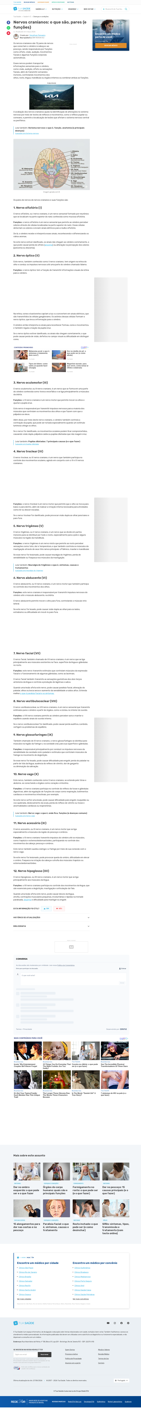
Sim (47, 909)
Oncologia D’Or (89, 1402)
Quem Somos (70, 1350)
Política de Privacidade (73, 1359)
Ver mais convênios (81, 1299)
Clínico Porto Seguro (83, 1281)
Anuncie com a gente (72, 1363)
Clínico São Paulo (26, 1268)
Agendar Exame (43, 2)
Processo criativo (71, 1354)
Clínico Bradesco (81, 1272)
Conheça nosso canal (108, 1323)
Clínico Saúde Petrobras (84, 1294)
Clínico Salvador (25, 1281)
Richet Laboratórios (115, 1402)
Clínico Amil (79, 1286)
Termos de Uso (103, 1359)
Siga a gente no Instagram (115, 1323)
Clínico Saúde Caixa (82, 1290)
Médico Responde (58, 2)
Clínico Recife (24, 1286)
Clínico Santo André (27, 1290)
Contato (101, 1363)
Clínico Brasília (25, 1277)
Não (60, 909)
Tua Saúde (17, 2)
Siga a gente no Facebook (121, 1323)
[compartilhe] (8, 22)
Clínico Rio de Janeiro (28, 1272)
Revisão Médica (103, 1354)
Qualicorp (128, 1402)
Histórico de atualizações (26, 917)
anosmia (48, 245)
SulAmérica (101, 1402)
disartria (27, 900)
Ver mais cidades (24, 1299)
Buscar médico (29, 2)
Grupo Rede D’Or (82, 1391)
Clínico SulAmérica (82, 1268)
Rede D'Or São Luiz (74, 1402)
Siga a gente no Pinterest (128, 1323)
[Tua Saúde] (21, 8)
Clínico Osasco (25, 1294)
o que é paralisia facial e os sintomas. (37, 693)
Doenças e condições (41, 17)
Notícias (70, 2)
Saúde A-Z (27, 17)
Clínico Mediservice (82, 1277)
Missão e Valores (104, 1350)
